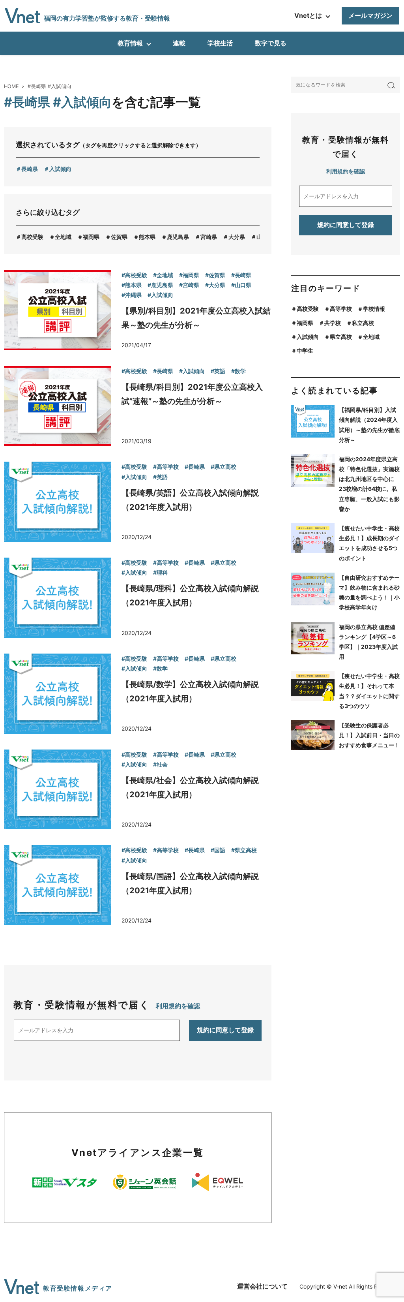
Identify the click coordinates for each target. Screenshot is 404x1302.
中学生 (305, 350)
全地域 (63, 236)
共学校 (332, 322)
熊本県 (147, 236)
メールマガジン (370, 15)
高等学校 (341, 308)
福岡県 (91, 236)
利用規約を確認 (178, 1006)
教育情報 (130, 43)
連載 (179, 43)
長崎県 (29, 168)
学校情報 (374, 308)
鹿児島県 (178, 236)
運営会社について (262, 1286)
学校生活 (220, 43)
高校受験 (32, 236)
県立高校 (341, 336)
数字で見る (270, 43)
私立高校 (363, 322)
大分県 (236, 236)
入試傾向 (60, 168)
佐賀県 (119, 236)
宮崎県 (208, 236)
